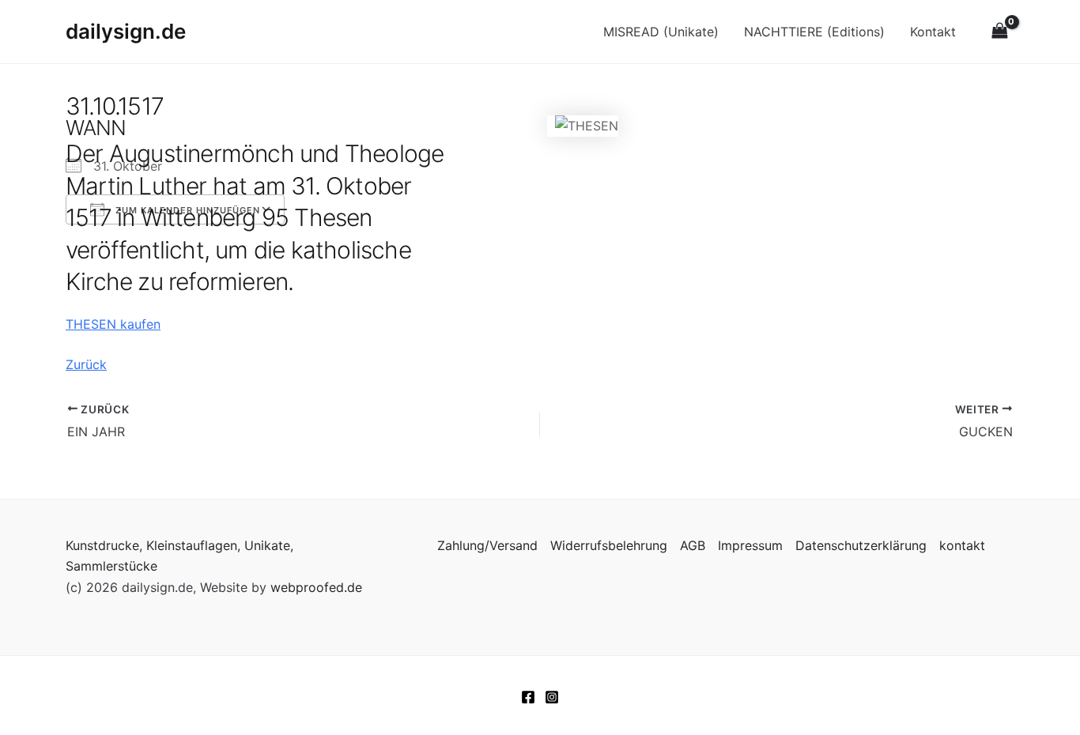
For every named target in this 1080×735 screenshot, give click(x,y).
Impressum (750, 545)
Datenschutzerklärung (861, 545)
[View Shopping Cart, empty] (999, 31)
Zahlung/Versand (487, 545)
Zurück (86, 364)
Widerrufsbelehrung (608, 545)
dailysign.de (126, 31)
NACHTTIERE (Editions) (814, 32)
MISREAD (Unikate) (661, 32)
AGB (692, 545)
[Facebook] (528, 697)
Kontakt (933, 32)
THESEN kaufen (113, 324)
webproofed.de (316, 587)
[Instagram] (552, 697)
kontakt (962, 545)
